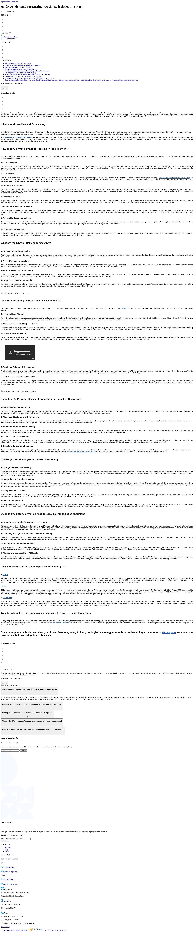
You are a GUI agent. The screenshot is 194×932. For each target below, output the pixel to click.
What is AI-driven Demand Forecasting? (18, 63)
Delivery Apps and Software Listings (12, 930)
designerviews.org (48, 930)
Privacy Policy (5, 927)
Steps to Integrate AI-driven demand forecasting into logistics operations (28, 74)
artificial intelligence (12, 2)
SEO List (27, 930)
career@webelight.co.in (10, 884)
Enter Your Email (6, 838)
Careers (7, 851)
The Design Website (60, 930)
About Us (8, 848)
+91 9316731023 (8, 879)
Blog (6, 850)
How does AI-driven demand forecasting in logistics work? (23, 65)
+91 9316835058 (8, 867)
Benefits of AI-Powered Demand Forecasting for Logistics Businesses (27, 71)
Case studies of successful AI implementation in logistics (23, 76)
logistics (3, 2)
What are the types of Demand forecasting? (18, 67)
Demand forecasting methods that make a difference (21, 69)
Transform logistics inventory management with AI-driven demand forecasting (30, 78)
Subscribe (23, 750)
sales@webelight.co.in (10, 872)
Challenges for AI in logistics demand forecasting (20, 73)
